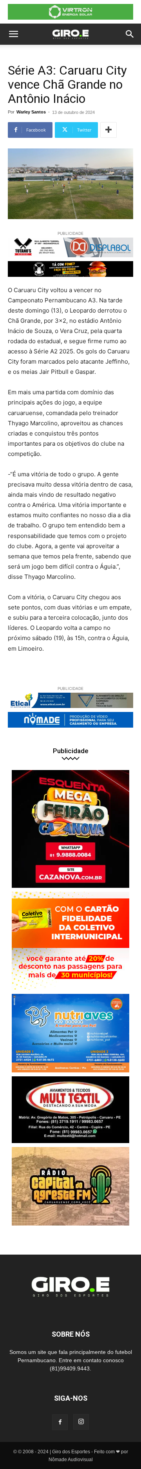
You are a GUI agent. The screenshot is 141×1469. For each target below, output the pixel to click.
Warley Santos (31, 112)
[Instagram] (81, 1422)
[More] (108, 130)
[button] (13, 34)
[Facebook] (60, 1422)
